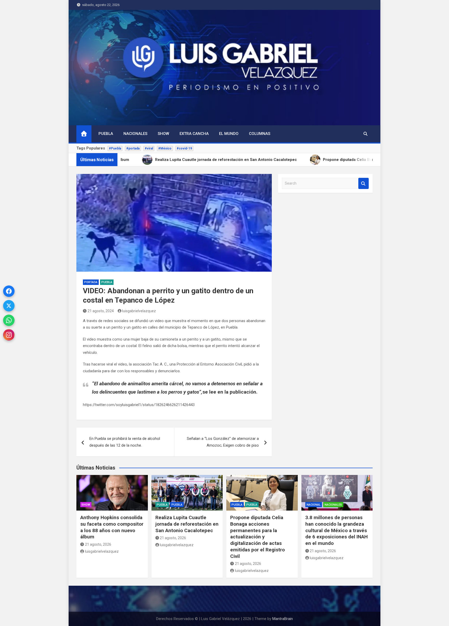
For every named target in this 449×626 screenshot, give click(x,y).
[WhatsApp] (9, 320)
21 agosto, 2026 (98, 544)
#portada (133, 148)
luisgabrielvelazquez (139, 311)
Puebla (105, 133)
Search (363, 183)
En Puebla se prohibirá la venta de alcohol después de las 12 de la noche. (124, 442)
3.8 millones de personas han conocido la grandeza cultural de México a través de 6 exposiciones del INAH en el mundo (336, 530)
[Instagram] (9, 335)
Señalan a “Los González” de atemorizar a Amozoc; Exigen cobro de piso (223, 442)
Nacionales (135, 133)
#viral (149, 148)
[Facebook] (9, 291)
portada (90, 282)
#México (164, 148)
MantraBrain (282, 618)
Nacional (314, 504)
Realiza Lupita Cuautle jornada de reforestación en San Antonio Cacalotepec (187, 523)
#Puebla (115, 148)
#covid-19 (184, 148)
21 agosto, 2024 (101, 311)
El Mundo (229, 133)
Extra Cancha (194, 133)
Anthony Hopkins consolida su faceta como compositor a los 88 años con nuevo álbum (111, 527)
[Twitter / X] (9, 305)
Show (163, 133)
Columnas (259, 133)
